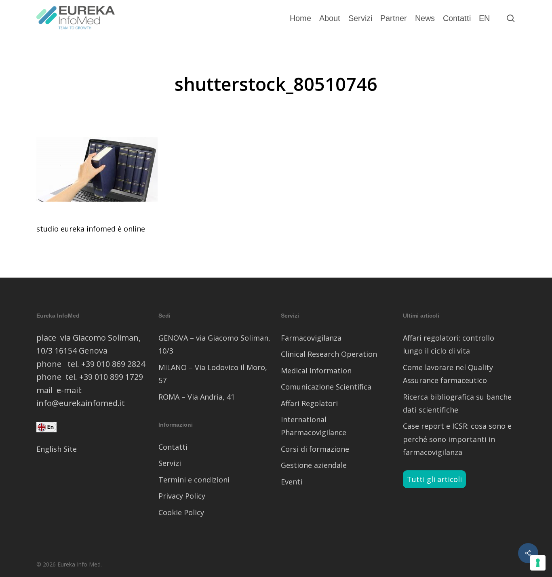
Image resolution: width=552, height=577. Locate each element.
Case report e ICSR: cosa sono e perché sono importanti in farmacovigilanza (457, 439)
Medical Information (316, 370)
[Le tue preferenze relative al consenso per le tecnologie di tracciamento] (538, 563)
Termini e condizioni (194, 479)
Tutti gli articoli (434, 479)
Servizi (169, 463)
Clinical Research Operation (329, 354)
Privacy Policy (181, 496)
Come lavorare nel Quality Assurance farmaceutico (448, 373)
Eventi (291, 481)
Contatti (173, 447)
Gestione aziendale (314, 465)
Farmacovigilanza (311, 338)
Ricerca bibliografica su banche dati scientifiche (457, 403)
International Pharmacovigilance (313, 426)
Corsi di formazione (315, 449)
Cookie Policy (181, 512)
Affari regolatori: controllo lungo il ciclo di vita (448, 344)
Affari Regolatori (309, 403)
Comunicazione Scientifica (326, 387)
